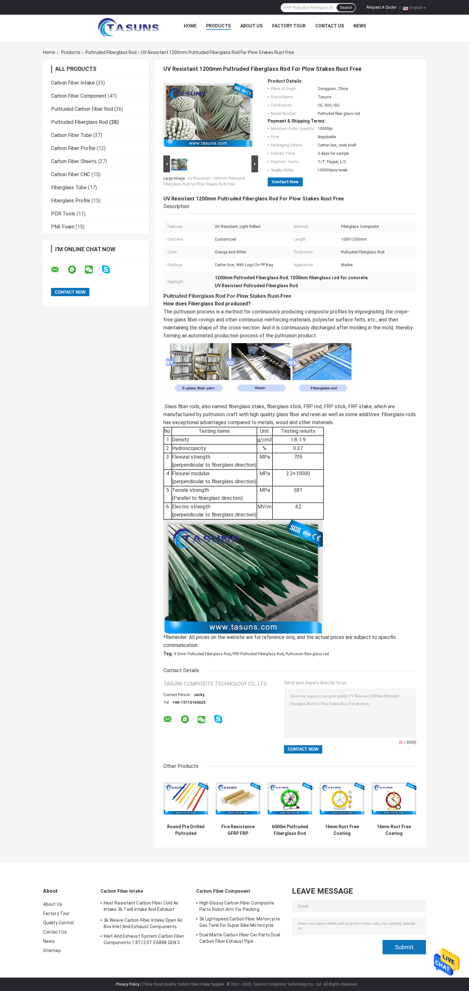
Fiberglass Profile (70, 201)
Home (190, 25)
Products (218, 25)
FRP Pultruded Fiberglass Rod (258, 654)
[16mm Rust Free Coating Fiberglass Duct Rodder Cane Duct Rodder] (341, 798)
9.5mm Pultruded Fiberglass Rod (202, 654)
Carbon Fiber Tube (71, 135)
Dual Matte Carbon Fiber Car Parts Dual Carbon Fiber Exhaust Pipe (239, 938)
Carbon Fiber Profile (73, 148)
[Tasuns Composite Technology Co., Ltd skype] (110, 269)
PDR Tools (63, 214)
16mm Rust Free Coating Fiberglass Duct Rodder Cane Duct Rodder (342, 830)
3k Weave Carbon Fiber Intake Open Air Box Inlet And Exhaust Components (143, 923)
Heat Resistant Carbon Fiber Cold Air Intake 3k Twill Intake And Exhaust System (141, 907)
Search (346, 7)
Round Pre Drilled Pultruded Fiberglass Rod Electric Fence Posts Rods (186, 830)
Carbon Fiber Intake (73, 83)
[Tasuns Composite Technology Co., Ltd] (128, 27)
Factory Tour (289, 25)
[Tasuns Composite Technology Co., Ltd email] (59, 270)
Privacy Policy (127, 984)
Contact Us (329, 25)
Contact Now (285, 181)
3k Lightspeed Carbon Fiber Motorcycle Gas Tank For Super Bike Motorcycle (239, 922)
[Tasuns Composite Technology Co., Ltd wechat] (93, 270)
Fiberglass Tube (69, 187)
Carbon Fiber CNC (70, 174)
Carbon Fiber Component (79, 96)
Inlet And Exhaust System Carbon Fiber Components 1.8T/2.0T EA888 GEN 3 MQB (144, 940)
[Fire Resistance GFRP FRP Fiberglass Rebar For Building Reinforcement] (237, 798)
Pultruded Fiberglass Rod (111, 52)
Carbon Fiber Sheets (74, 161)
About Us (251, 25)
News (360, 25)
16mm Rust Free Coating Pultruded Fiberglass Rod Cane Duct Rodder (394, 830)
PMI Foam (62, 227)
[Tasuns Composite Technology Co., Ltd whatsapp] (76, 270)
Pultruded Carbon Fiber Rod (82, 109)
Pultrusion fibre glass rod (307, 654)
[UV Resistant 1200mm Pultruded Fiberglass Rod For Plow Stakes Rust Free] (208, 116)
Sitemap (52, 950)
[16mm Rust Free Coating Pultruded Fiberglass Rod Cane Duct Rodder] (393, 798)
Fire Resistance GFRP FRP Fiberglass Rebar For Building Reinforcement (238, 830)
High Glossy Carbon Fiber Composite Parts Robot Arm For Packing (236, 906)
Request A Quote (381, 7)
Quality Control (58, 922)
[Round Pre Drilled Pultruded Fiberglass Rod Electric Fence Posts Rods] (185, 798)
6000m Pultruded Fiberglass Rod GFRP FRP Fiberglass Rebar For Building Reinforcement (290, 830)
